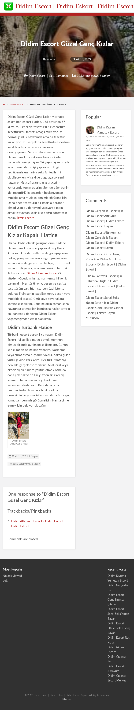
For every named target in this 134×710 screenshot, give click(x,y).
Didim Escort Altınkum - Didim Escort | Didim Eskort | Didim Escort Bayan (105, 221)
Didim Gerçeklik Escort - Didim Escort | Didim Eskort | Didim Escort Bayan (105, 243)
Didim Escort (36, 76)
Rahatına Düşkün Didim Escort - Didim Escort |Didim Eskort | (105, 286)
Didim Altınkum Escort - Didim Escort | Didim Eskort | (106, 264)
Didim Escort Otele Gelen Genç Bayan (118, 628)
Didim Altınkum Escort (42, 273)
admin (51, 59)
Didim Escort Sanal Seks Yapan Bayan (118, 614)
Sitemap (67, 699)
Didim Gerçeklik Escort (101, 211)
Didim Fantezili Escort (101, 276)
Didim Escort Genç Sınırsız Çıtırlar (115, 599)
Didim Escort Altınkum (101, 232)
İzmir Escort (25, 218)
